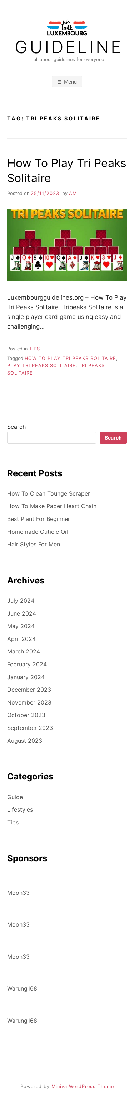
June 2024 (21, 613)
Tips (34, 348)
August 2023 (24, 740)
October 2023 (26, 714)
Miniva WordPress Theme (82, 1086)
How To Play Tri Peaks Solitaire (70, 358)
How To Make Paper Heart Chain (51, 506)
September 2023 (30, 727)
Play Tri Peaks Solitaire (41, 365)
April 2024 (21, 638)
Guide (15, 797)
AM (73, 193)
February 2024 (27, 664)
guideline (69, 47)
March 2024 (23, 651)
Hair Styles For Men (33, 544)
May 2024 (21, 626)
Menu (70, 82)
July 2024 (20, 600)
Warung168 (22, 988)
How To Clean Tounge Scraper (48, 493)
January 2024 (26, 677)
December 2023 (29, 689)
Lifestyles (20, 809)
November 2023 (29, 702)
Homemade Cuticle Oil (37, 531)
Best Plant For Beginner (38, 518)
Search (16, 426)
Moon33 (18, 892)
